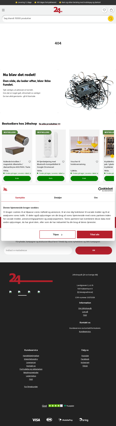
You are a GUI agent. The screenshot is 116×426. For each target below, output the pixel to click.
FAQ (85, 315)
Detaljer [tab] (58, 197)
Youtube (85, 355)
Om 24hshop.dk (85, 308)
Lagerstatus (31, 376)
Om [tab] (96, 197)
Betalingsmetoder (30, 372)
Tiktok (85, 366)
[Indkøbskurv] (111, 10)
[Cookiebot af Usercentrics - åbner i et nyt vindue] (100, 189)
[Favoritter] (104, 10)
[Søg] (110, 18)
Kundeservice (85, 331)
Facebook (85, 359)
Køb (17, 178)
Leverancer (31, 362)
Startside (31, 96)
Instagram (85, 362)
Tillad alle (94, 234)
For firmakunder (31, 386)
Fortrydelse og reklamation (31, 369)
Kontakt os (31, 366)
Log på (85, 312)
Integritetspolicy (31, 359)
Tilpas (56, 234)
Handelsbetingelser (31, 355)
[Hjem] (58, 10)
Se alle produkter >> (49, 124)
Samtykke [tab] (20, 197)
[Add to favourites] (29, 162)
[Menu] (3, 10)
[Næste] (112, 156)
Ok (93, 250)
